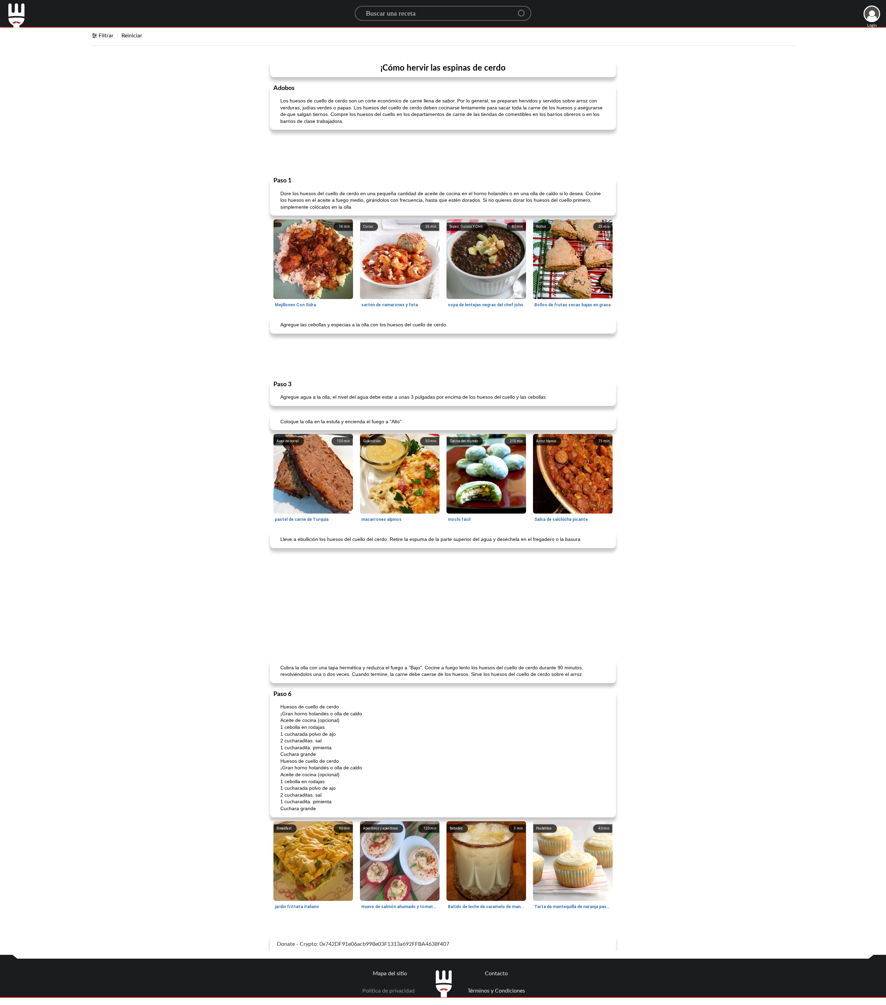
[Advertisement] (443, 152)
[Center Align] (523, 10)
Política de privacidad (388, 991)
